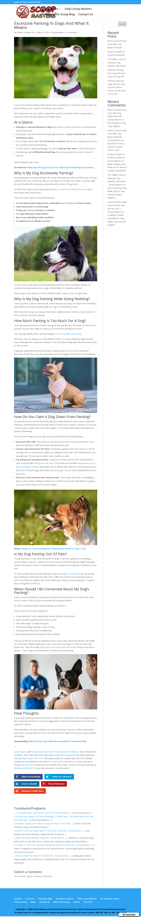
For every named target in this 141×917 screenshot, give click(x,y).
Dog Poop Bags (45, 898)
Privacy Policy (20, 902)
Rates (33, 902)
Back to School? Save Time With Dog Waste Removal (117, 44)
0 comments (71, 32)
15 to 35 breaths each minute (69, 334)
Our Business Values (109, 898)
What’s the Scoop (61, 902)
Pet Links (87, 902)
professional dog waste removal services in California (55, 751)
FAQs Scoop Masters (78, 9)
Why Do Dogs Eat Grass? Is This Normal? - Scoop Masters (42, 855)
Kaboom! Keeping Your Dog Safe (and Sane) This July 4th (116, 73)
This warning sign (75, 573)
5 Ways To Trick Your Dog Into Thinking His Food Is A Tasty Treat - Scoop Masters (53, 845)
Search (122, 24)
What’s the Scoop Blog (60, 14)
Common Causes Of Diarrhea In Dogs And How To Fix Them (43, 823)
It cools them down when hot (71, 189)
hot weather (68, 203)
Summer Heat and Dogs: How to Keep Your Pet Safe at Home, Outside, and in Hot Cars (116, 87)
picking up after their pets (31, 758)
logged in (30, 876)
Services (18, 898)
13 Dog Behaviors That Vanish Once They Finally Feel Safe (42, 813)
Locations (51, 9)
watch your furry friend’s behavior (55, 647)
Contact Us (85, 14)
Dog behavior (57, 32)
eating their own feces (44, 463)
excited (30, 210)
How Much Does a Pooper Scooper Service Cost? (116, 146)
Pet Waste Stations (65, 898)
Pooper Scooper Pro (26, 32)
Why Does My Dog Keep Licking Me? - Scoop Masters (40, 838)
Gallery (76, 902)
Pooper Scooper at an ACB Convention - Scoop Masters (117, 157)
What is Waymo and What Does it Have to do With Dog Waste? (117, 167)
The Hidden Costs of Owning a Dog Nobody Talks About (117, 62)
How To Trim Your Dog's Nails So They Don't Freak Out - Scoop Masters (48, 830)
